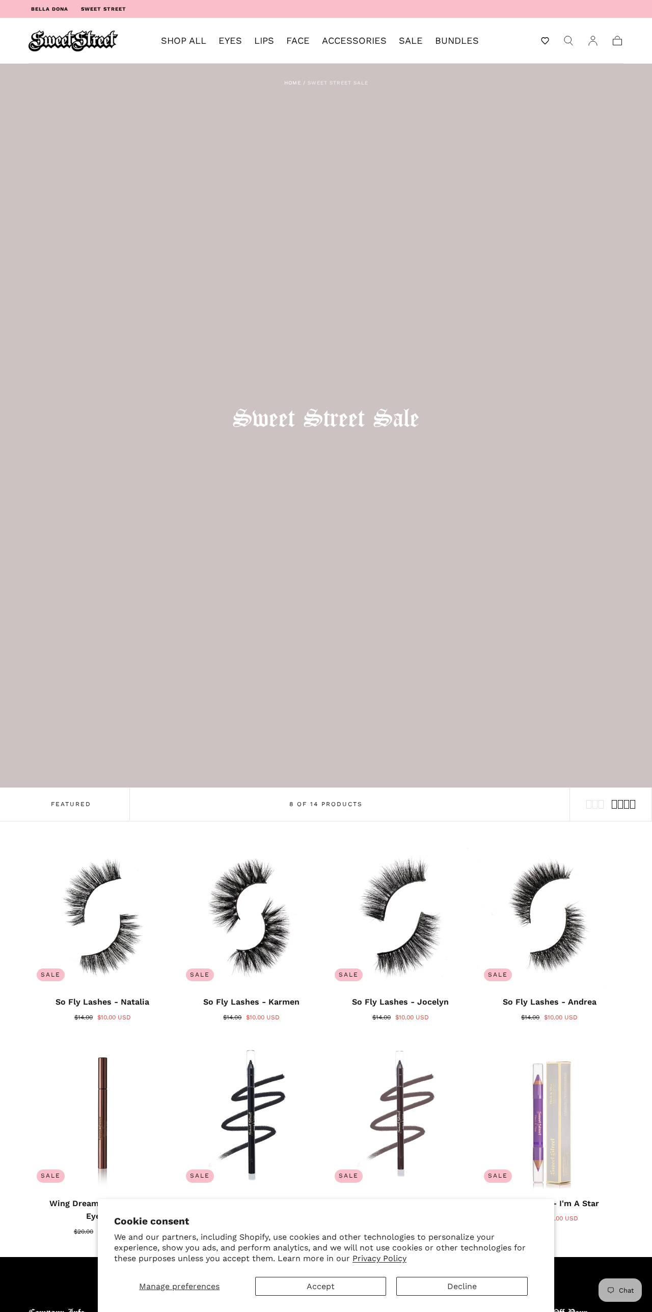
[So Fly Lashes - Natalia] (103, 916)
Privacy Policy (379, 1258)
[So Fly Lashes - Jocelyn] (401, 916)
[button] (545, 41)
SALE (411, 41)
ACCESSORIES (354, 41)
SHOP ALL (183, 41)
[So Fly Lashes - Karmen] (252, 916)
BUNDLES (457, 41)
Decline (462, 1286)
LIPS (264, 41)
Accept (321, 1286)
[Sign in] (593, 41)
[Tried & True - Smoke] (252, 1117)
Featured (71, 804)
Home (292, 82)
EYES (230, 41)
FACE (298, 41)
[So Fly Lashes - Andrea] (550, 916)
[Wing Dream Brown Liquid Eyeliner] (103, 1117)
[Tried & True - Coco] (401, 1117)
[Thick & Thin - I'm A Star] (550, 1117)
